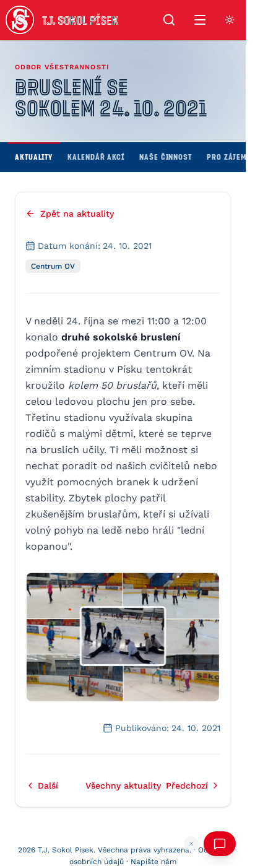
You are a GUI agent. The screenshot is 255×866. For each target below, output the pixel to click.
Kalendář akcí (95, 157)
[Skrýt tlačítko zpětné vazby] (191, 843)
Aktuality (34, 157)
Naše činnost (165, 157)
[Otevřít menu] (200, 19)
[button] (122, 636)
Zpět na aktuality (77, 214)
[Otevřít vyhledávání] (169, 19)
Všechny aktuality (123, 785)
